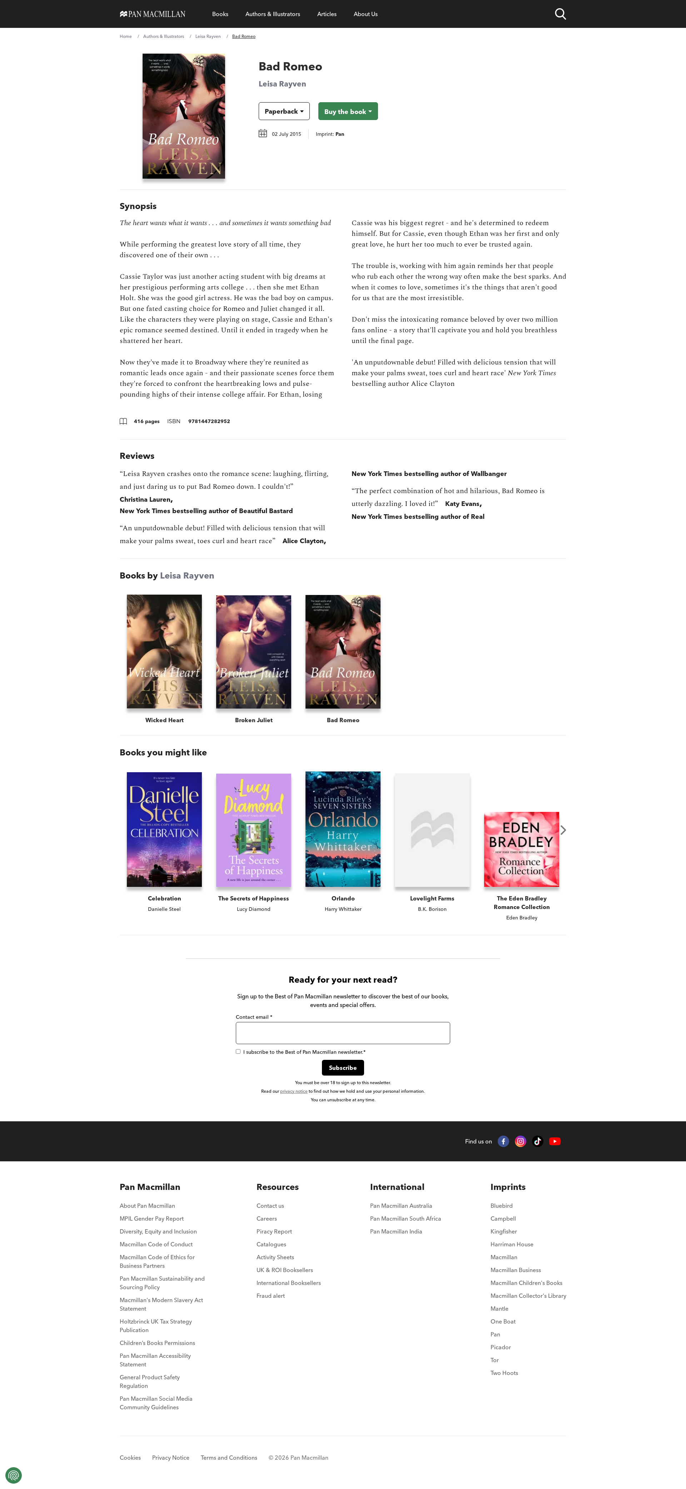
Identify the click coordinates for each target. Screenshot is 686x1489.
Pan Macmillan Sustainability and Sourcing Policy (162, 1283)
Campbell (503, 1218)
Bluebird (502, 1205)
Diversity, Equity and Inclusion (158, 1231)
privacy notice (294, 1091)
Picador (501, 1347)
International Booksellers (289, 1282)
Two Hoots (504, 1372)
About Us (366, 14)
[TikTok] (537, 1141)
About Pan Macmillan (147, 1205)
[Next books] (563, 830)
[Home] (153, 14)
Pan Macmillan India (396, 1231)
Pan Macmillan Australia (401, 1205)
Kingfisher (504, 1231)
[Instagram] (520, 1141)
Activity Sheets (275, 1257)
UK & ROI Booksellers (285, 1270)
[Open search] (560, 14)
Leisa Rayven (208, 36)
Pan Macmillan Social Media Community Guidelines (156, 1403)
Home (126, 36)
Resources (278, 1187)
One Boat (503, 1321)
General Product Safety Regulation (150, 1381)
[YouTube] (555, 1141)
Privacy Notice (170, 1457)
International (397, 1187)
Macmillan (504, 1257)
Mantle (499, 1308)
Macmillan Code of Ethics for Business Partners (157, 1261)
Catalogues (271, 1244)
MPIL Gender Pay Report (152, 1218)
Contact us (270, 1205)
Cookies (130, 1457)
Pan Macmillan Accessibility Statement (155, 1360)
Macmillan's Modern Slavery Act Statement (161, 1304)
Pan (495, 1334)
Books (220, 14)
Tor (495, 1360)
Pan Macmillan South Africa (405, 1218)
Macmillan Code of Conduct (156, 1244)
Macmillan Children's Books (526, 1282)
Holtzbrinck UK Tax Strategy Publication (156, 1326)
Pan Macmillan (150, 1187)
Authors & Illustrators (272, 14)
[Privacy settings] (13, 1475)
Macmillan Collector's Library (528, 1295)
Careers (267, 1218)
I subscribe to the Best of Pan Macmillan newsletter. (304, 1052)
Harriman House (512, 1244)
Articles (327, 14)
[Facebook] (503, 1141)
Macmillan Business (516, 1270)
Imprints (508, 1187)
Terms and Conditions (229, 1457)
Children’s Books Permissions (157, 1342)
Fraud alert (271, 1295)
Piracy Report (274, 1231)
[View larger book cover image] (184, 116)
